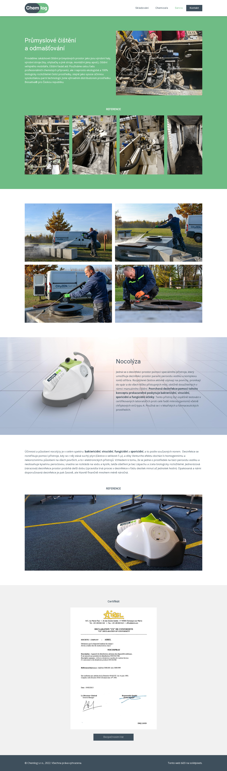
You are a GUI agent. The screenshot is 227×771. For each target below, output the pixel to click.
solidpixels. (196, 763)
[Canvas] (37, 8)
